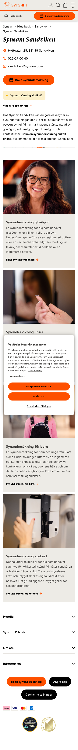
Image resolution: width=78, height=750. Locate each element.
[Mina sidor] (50, 5)
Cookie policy (35, 370)
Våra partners (17, 376)
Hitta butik (15, 15)
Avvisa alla (39, 396)
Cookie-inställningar (39, 694)
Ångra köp (60, 681)
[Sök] (58, 5)
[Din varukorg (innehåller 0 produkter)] (65, 5)
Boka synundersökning (57, 15)
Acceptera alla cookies (39, 386)
